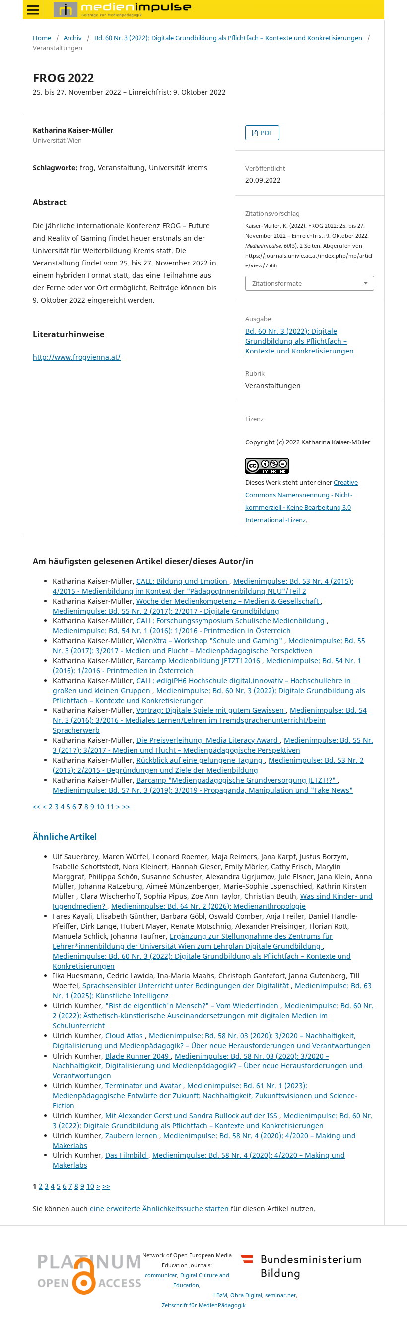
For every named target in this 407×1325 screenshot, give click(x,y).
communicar (161, 1275)
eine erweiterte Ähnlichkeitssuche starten (159, 1208)
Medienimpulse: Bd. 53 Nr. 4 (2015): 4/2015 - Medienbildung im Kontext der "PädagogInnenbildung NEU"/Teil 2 (203, 586)
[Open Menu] (33, 10)
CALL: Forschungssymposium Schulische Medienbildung (231, 620)
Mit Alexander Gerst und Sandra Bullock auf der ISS (192, 1115)
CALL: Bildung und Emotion (182, 581)
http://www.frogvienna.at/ (77, 357)
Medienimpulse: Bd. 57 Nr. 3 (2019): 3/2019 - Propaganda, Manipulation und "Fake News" (203, 790)
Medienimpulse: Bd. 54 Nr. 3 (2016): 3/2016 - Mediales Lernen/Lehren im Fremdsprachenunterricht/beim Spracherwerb (210, 720)
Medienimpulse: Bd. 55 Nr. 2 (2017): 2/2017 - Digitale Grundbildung (166, 611)
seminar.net (280, 1295)
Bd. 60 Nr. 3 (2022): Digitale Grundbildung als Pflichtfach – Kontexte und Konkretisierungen (228, 37)
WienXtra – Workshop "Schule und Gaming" (210, 640)
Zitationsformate (277, 283)
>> (126, 806)
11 (110, 806)
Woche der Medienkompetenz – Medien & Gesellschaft (228, 601)
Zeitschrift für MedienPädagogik (204, 1305)
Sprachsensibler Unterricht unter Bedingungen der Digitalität (186, 985)
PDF (265, 132)
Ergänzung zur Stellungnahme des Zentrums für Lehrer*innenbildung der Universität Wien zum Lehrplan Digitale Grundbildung (193, 941)
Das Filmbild (126, 1155)
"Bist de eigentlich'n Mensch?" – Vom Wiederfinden (192, 1005)
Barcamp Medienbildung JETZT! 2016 (199, 660)
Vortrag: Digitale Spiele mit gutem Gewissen (211, 710)
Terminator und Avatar (144, 1085)
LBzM (220, 1295)
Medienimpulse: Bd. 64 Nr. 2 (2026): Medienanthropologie (208, 906)
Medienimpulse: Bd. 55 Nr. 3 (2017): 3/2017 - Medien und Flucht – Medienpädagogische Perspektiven (209, 645)
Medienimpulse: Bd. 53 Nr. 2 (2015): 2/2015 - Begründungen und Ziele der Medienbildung (208, 765)
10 (100, 806)
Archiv (73, 37)
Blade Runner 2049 (138, 1055)
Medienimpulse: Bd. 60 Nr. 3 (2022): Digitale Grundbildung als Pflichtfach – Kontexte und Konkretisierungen (213, 1120)
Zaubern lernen (132, 1135)
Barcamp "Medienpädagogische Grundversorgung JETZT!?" (237, 780)
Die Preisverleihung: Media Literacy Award (208, 740)
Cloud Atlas (125, 1035)
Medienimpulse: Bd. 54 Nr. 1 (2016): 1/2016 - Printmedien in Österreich (172, 630)
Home (42, 37)
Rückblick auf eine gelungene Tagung (200, 760)
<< (37, 806)
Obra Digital (246, 1295)
